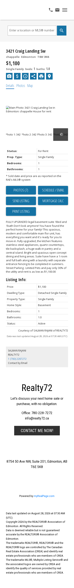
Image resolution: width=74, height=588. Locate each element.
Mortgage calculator (53, 201)
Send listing (21, 200)
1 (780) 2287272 (17, 359)
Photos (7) (21, 190)
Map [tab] (30, 85)
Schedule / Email (53, 190)
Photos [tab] (20, 85)
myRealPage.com (44, 496)
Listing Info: (16, 279)
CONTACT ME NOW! (37, 430)
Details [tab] (10, 85)
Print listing (21, 211)
